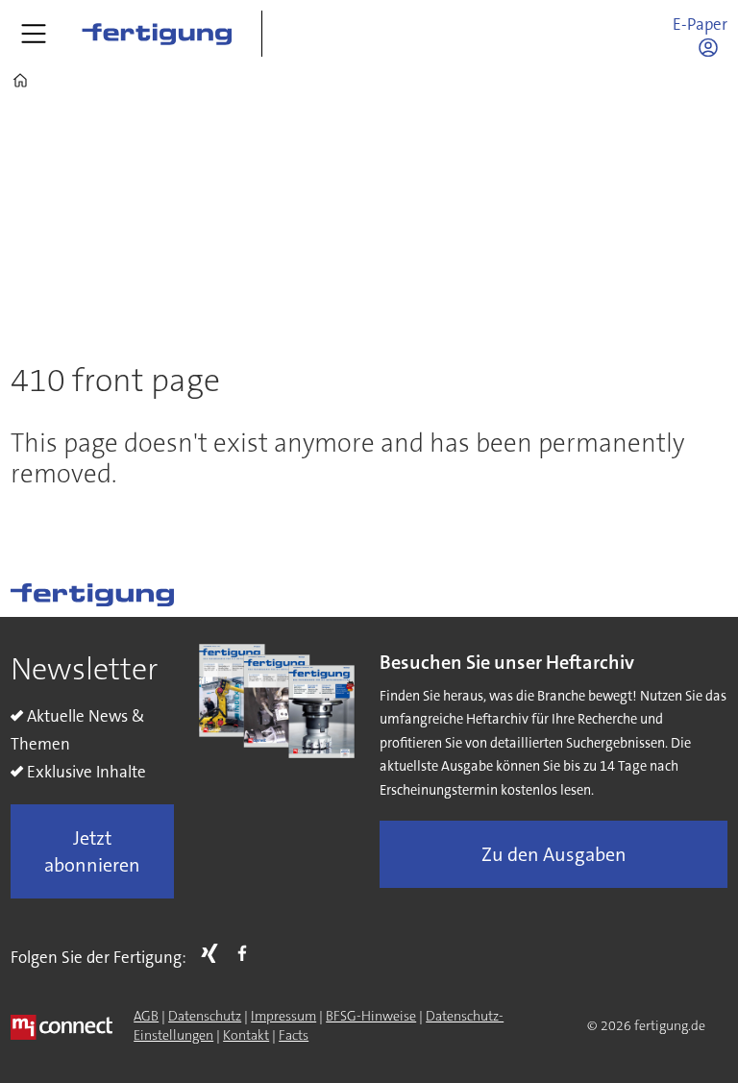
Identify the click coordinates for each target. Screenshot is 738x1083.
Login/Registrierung (713, 47)
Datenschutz (204, 1015)
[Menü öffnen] (33, 33)
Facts (293, 1035)
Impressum (283, 1015)
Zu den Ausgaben (554, 854)
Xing (214, 953)
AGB (146, 1015)
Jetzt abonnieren (92, 851)
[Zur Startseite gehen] (157, 34)
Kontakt (246, 1035)
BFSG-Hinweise (371, 1015)
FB (247, 953)
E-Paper (700, 24)
